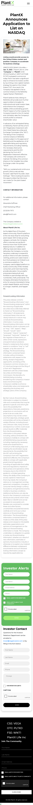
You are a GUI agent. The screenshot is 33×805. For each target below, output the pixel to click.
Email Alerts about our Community (15, 603)
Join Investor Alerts (14, 685)
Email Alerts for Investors (16, 598)
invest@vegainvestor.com (13, 641)
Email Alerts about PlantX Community (18, 776)
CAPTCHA (7, 690)
